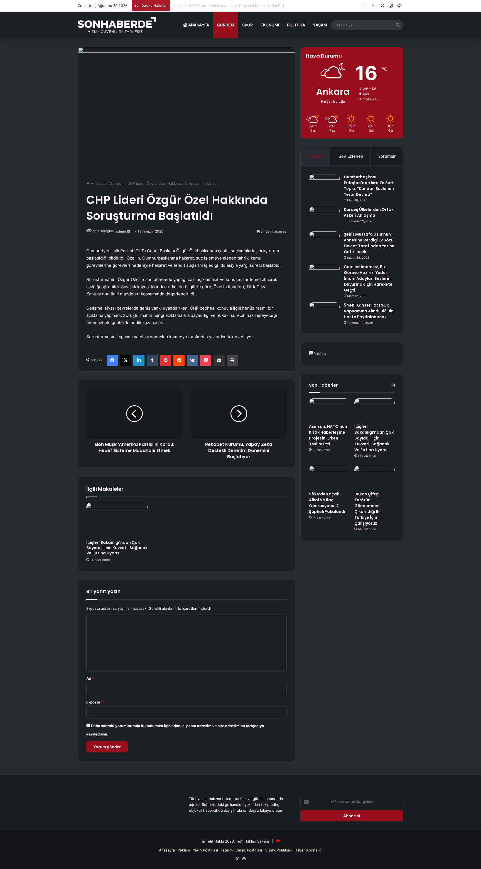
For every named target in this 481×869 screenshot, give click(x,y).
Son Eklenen (350, 156)
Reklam (184, 850)
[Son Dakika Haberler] (117, 25)
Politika (296, 25)
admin (121, 231)
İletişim (227, 850)
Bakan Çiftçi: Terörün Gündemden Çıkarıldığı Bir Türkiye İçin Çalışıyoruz (367, 508)
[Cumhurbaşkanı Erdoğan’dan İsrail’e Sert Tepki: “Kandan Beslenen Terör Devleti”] (324, 184)
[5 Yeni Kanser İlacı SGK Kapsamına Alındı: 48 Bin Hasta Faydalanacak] (324, 312)
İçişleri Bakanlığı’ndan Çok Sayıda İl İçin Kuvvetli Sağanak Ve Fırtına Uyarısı (117, 548)
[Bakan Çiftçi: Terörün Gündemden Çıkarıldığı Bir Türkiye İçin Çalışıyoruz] (374, 477)
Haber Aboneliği (308, 850)
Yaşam (320, 25)
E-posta (94, 702)
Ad (90, 678)
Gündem (225, 25)
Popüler (315, 156)
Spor (247, 25)
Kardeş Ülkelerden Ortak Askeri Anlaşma (369, 212)
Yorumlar (387, 156)
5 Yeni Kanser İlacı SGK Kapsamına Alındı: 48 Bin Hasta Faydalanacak (369, 311)
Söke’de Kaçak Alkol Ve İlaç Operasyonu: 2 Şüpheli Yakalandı (327, 502)
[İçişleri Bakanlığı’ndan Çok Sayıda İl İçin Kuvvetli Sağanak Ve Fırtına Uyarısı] (117, 520)
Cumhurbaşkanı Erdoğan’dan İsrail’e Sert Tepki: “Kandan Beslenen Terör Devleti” (369, 185)
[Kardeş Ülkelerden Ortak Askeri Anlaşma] (324, 217)
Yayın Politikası (205, 850)
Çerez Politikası (248, 850)
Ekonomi (270, 25)
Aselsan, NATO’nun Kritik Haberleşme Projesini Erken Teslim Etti (328, 435)
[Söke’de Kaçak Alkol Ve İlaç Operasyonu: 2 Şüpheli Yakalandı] (329, 477)
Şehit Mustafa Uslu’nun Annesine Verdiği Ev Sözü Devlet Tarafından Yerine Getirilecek (369, 243)
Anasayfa (198, 25)
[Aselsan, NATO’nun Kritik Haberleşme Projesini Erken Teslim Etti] (329, 409)
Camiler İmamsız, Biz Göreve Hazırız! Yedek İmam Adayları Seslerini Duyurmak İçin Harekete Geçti (368, 278)
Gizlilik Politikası (278, 850)
